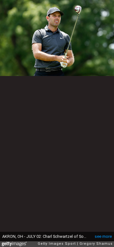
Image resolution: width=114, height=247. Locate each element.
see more (103, 236)
